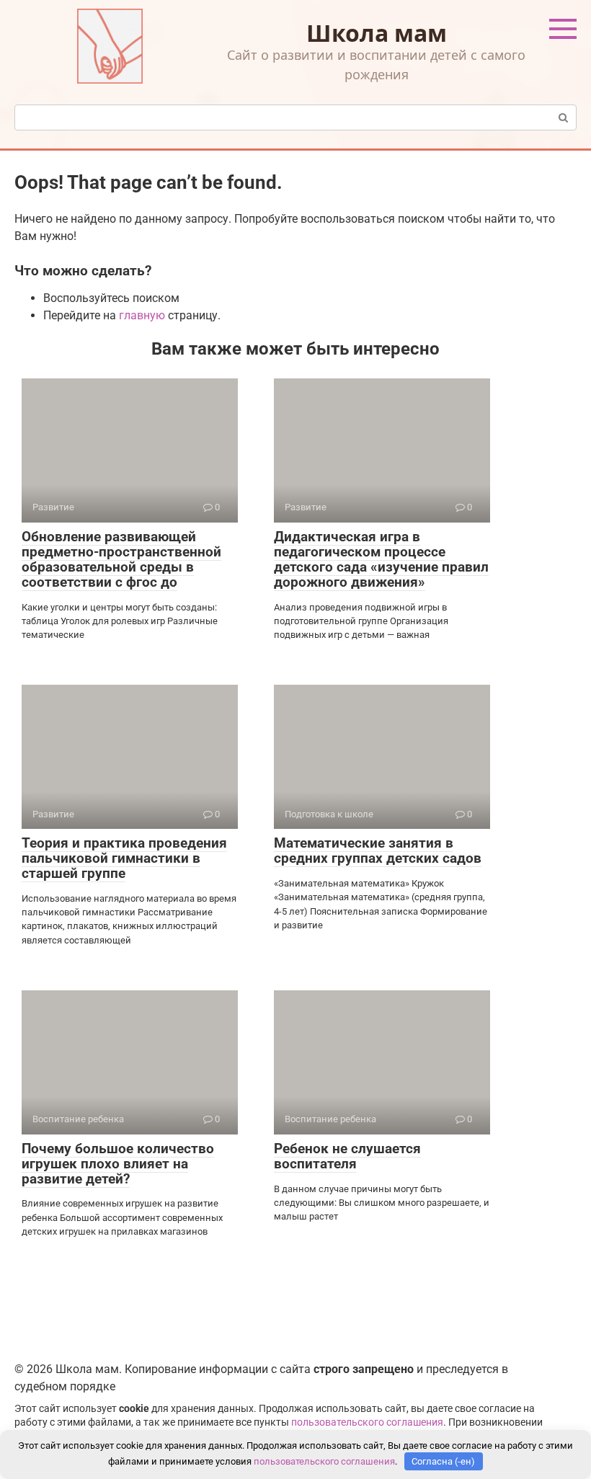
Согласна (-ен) (443, 1461)
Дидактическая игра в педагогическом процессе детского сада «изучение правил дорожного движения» (381, 559)
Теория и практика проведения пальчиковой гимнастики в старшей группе (124, 858)
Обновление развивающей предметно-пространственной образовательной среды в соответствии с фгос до (121, 559)
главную (142, 315)
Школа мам (376, 32)
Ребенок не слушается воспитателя (347, 1156)
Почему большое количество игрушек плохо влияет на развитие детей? (118, 1163)
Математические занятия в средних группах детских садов (377, 850)
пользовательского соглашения (367, 1422)
